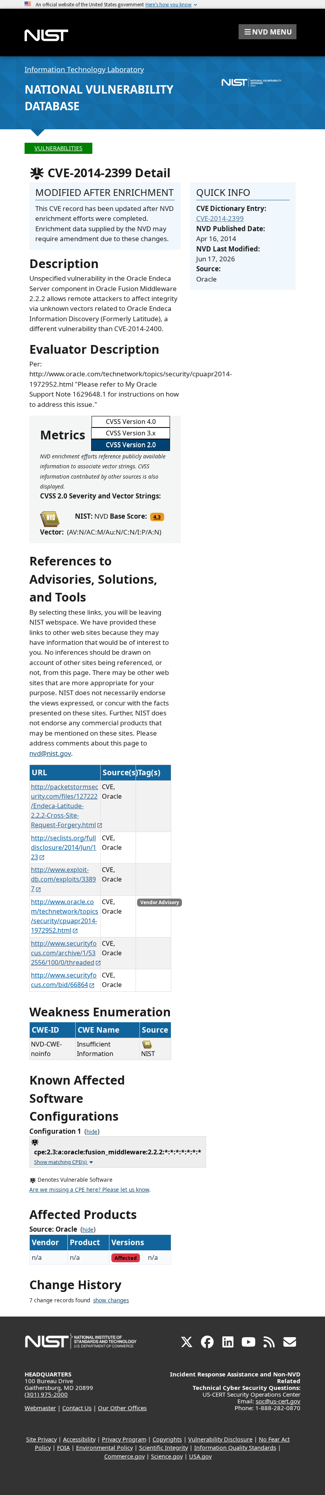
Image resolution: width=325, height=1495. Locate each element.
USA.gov (200, 1456)
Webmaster (40, 1408)
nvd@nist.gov (50, 753)
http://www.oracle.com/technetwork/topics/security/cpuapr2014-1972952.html (64, 916)
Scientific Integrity (163, 1447)
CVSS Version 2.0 (131, 444)
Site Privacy (41, 1439)
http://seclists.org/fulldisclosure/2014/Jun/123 (63, 847)
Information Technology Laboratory (84, 69)
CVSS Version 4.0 (131, 421)
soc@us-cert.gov (278, 1401)
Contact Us (77, 1408)
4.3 (157, 516)
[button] (267, 31)
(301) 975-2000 (46, 1394)
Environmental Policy (104, 1447)
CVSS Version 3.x (130, 433)
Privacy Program (124, 1439)
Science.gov (167, 1456)
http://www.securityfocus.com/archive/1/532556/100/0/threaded (64, 953)
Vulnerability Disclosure (220, 1439)
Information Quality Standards (235, 1447)
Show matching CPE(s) (61, 1161)
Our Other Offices (122, 1408)
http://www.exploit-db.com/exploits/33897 (63, 879)
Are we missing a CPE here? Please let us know (89, 1189)
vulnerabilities (58, 148)
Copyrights (167, 1439)
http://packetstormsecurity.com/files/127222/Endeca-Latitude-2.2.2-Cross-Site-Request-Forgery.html (64, 805)
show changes (111, 1300)
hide (92, 1131)
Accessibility (79, 1439)
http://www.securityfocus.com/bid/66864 (64, 980)
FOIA (63, 1447)
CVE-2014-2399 (220, 218)
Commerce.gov (124, 1456)
